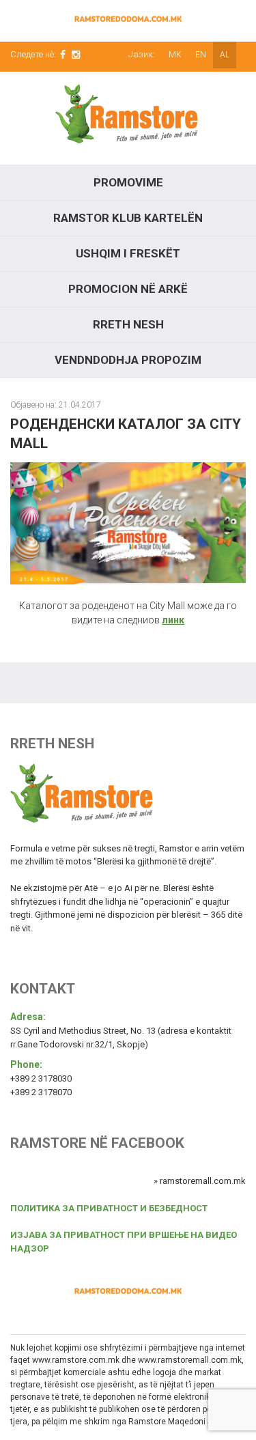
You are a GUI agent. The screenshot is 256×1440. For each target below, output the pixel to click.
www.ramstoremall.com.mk (190, 1360)
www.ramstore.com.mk (75, 1360)
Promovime (128, 182)
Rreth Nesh (128, 324)
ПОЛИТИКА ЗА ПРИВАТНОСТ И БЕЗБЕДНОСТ (109, 1208)
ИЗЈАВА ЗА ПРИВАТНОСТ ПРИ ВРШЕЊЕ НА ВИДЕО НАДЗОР (123, 1242)
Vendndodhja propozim (128, 360)
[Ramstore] (128, 118)
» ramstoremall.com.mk (200, 1181)
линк (173, 620)
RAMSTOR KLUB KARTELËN (128, 218)
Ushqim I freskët (128, 253)
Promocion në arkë (128, 289)
